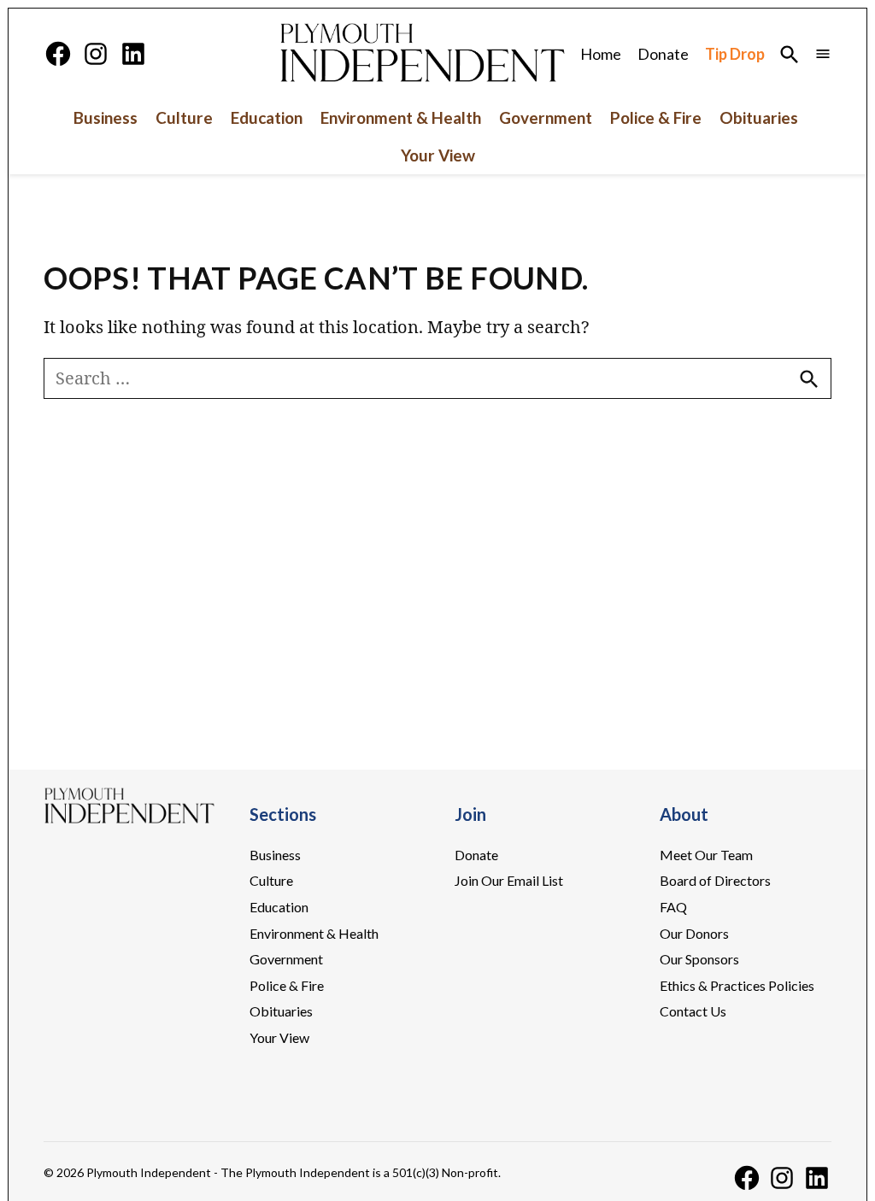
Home (600, 53)
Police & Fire (656, 117)
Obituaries (758, 117)
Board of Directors (715, 880)
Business (105, 117)
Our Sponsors (699, 959)
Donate (663, 53)
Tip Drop (735, 53)
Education (266, 117)
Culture (184, 117)
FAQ (673, 907)
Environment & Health (400, 117)
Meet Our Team (706, 855)
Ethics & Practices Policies (737, 985)
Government (545, 117)
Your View (438, 155)
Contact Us (693, 1011)
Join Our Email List (509, 880)
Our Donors (694, 933)
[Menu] (822, 54)
